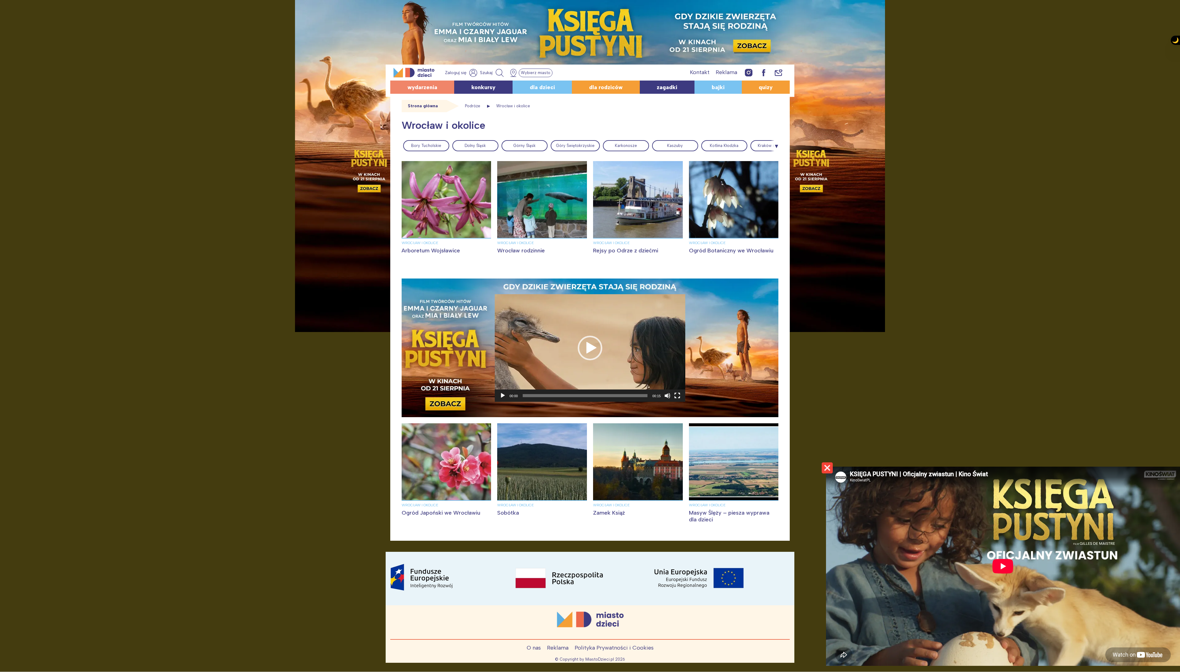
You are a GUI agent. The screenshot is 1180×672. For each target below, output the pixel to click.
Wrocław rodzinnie (521, 250)
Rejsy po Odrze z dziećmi (625, 250)
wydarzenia (422, 87)
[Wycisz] (667, 396)
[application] (590, 348)
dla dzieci (542, 87)
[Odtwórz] (503, 396)
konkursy (483, 87)
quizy (766, 87)
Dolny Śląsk (475, 145)
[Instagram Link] (748, 72)
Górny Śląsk (524, 145)
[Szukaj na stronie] (492, 73)
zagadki (667, 87)
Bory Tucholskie (426, 145)
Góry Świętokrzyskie (575, 145)
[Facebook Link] (763, 72)
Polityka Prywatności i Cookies (614, 647)
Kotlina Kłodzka (724, 145)
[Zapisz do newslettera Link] (778, 72)
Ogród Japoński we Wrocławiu (441, 512)
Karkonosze (626, 145)
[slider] (585, 395)
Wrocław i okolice (420, 243)
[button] (590, 348)
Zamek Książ (609, 512)
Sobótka (508, 512)
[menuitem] (426, 145)
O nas (534, 647)
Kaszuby (675, 145)
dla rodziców (606, 87)
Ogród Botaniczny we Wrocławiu (731, 250)
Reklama (726, 72)
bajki (718, 87)
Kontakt (700, 72)
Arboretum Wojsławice (431, 250)
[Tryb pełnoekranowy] (677, 396)
